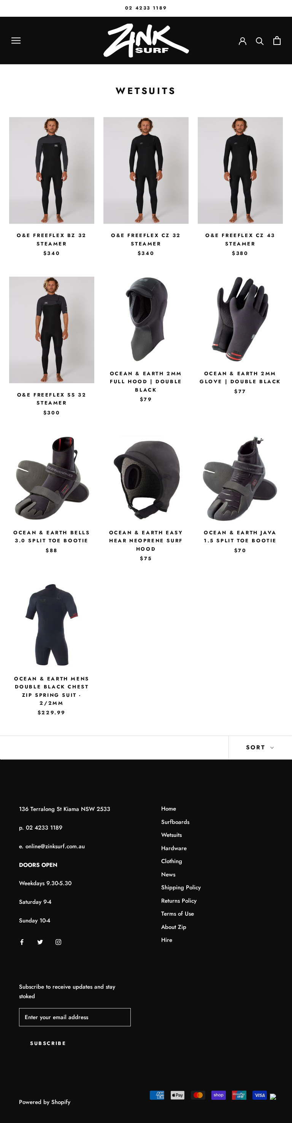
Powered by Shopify (44, 1102)
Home (168, 808)
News (168, 874)
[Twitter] (40, 941)
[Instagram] (58, 941)
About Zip (173, 927)
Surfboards (175, 822)
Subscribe (48, 1043)
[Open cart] (277, 40)
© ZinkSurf (37, 1091)
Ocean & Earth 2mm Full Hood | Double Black (146, 381)
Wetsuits (171, 835)
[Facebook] (22, 941)
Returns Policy (179, 901)
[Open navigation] (16, 40)
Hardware (174, 848)
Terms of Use (177, 914)
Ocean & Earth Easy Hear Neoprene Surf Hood (146, 541)
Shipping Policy (181, 887)
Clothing (171, 861)
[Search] (260, 41)
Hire (166, 940)
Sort (257, 747)
